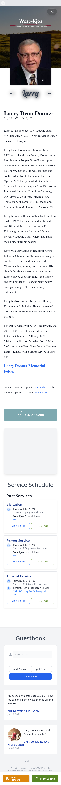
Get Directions (18, 526)
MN (15, 519)
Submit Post (30, 676)
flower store (40, 392)
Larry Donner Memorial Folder (24, 368)
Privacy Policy (21, 770)
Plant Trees (43, 526)
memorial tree (43, 387)
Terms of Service (39, 770)
